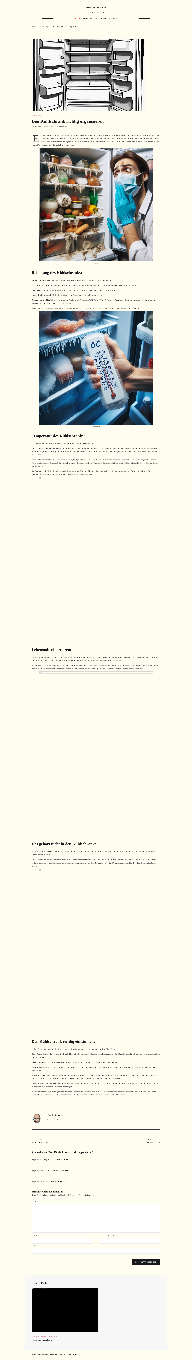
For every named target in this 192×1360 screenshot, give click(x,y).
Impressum (63, 1354)
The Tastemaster (37, 126)
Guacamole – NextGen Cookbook (53, 1181)
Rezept (85, 18)
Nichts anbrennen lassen (42, 1340)
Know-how (103, 18)
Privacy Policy (48, 1354)
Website (35, 1246)
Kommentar (37, 1201)
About (34, 1354)
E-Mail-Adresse (107, 1236)
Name (34, 1236)
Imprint (39, 1354)
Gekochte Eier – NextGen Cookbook (54, 1171)
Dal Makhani (153, 1141)
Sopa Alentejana (40, 1141)
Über (56, 1354)
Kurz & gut (93, 18)
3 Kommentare (63, 126)
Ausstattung (113, 18)
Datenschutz (73, 1354)
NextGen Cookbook (96, 7)
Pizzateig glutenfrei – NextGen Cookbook (56, 1160)
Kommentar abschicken (146, 1262)
